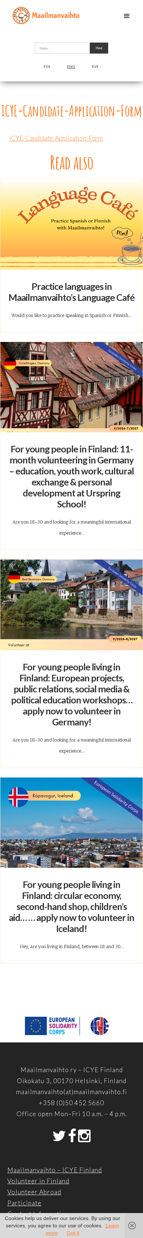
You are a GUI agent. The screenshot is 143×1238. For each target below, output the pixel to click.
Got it (73, 1233)
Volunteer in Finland (38, 1181)
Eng (71, 66)
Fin (47, 66)
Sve (95, 66)
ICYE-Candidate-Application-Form (56, 138)
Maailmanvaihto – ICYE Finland (54, 1170)
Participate (24, 1203)
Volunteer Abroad (34, 1192)
